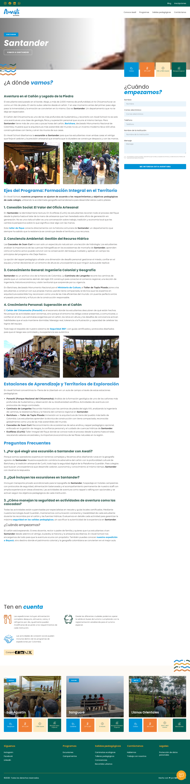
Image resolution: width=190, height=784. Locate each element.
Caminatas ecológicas (105, 752)
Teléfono (128, 120)
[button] (17, 652)
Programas (144, 12)
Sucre (74, 680)
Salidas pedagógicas (161, 12)
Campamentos (70, 756)
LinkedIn (7, 760)
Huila (11, 680)
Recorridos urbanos (103, 764)
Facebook (8, 756)
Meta (136, 680)
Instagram (8, 752)
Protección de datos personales (168, 753)
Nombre (127, 100)
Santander (11, 34)
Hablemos (131, 752)
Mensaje (128, 141)
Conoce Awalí (130, 12)
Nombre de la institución (135, 131)
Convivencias (101, 760)
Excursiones (68, 752)
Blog (169, 3)
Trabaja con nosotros (136, 756)
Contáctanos (180, 12)
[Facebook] (10, 3)
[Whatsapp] (19, 3)
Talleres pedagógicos (104, 756)
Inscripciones (180, 3)
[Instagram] (5, 3)
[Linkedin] (14, 3)
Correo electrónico (132, 110)
